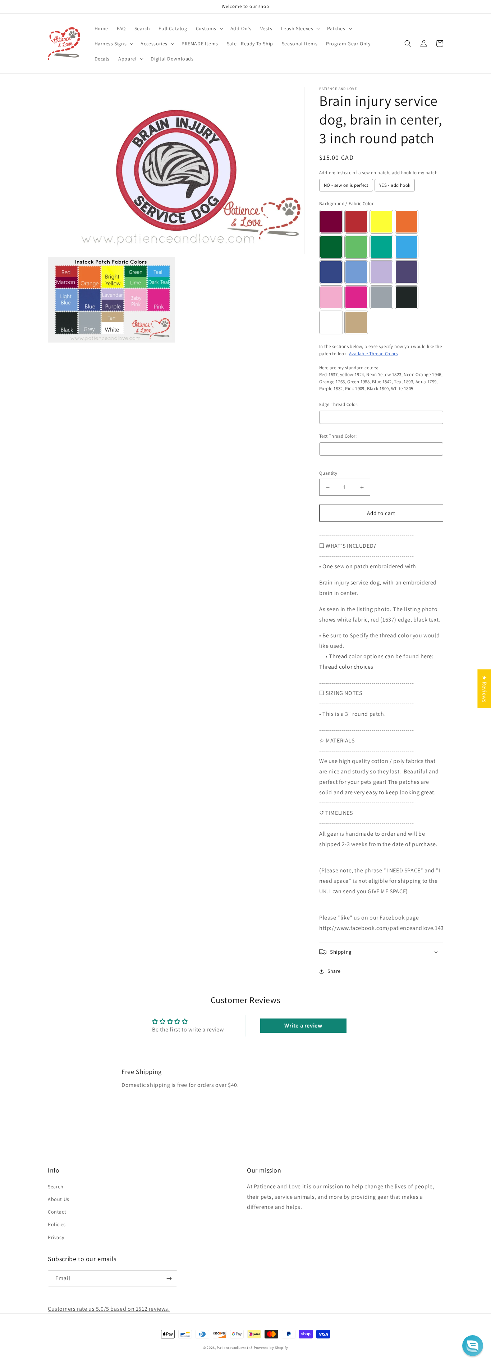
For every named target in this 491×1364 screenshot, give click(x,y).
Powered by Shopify (271, 1347)
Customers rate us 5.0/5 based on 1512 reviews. (109, 1309)
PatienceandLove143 (235, 1347)
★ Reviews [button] (484, 689)
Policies (57, 1224)
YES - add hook (394, 185)
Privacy (56, 1237)
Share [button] (334, 971)
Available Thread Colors (373, 354)
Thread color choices (346, 666)
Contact (57, 1212)
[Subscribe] (169, 1278)
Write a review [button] (303, 1025)
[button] (209, 28)
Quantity (328, 473)
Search (56, 1186)
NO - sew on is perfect (346, 185)
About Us (58, 1199)
